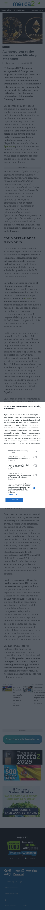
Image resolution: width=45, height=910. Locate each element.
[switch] (35, 457)
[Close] (40, 407)
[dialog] (22, 455)
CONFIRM (14, 499)
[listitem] (22, 451)
